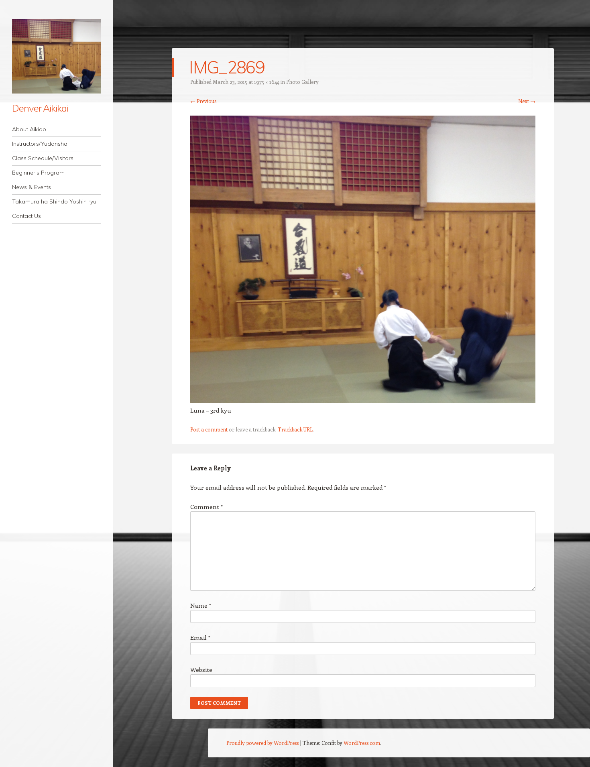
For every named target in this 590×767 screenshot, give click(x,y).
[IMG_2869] (362, 401)
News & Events (31, 187)
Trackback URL (295, 429)
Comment (206, 507)
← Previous (203, 101)
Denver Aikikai (40, 108)
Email (200, 637)
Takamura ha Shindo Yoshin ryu (54, 201)
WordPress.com (362, 742)
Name (200, 605)
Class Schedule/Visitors (42, 158)
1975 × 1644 (266, 81)
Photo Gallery (302, 81)
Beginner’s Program (38, 172)
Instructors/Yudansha (39, 143)
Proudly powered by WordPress (262, 742)
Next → (526, 101)
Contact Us (26, 216)
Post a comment (209, 429)
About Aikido (29, 129)
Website (201, 669)
